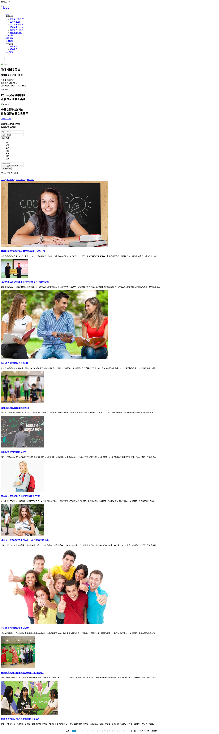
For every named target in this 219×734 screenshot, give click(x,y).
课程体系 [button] (9, 16)
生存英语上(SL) (16, 22)
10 (120, 731)
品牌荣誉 (13, 46)
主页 (3, 180)
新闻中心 (30, 180)
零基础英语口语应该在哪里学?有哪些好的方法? (24, 251)
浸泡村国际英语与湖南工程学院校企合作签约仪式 (25, 282)
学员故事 (9, 41)
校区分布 (9, 38)
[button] (4, 119)
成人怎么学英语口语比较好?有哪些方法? (20, 496)
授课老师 (9, 35)
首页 (7, 14)
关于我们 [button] (9, 44)
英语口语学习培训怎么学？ (14, 452)
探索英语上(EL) (16, 27)
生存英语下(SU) (16, 25)
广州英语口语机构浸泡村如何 (15, 628)
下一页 (133, 731)
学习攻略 (9, 52)
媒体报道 (13, 49)
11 (125, 731)
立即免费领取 (6, 168)
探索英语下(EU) (16, 30)
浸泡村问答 (20, 180)
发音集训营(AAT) (17, 19)
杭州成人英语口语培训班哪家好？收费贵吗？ (22, 672)
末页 (141, 731)
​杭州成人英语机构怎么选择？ (15, 363)
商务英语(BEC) (16, 33)
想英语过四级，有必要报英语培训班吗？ (20, 719)
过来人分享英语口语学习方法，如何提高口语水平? (25, 540)
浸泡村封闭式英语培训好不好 (15, 407)
